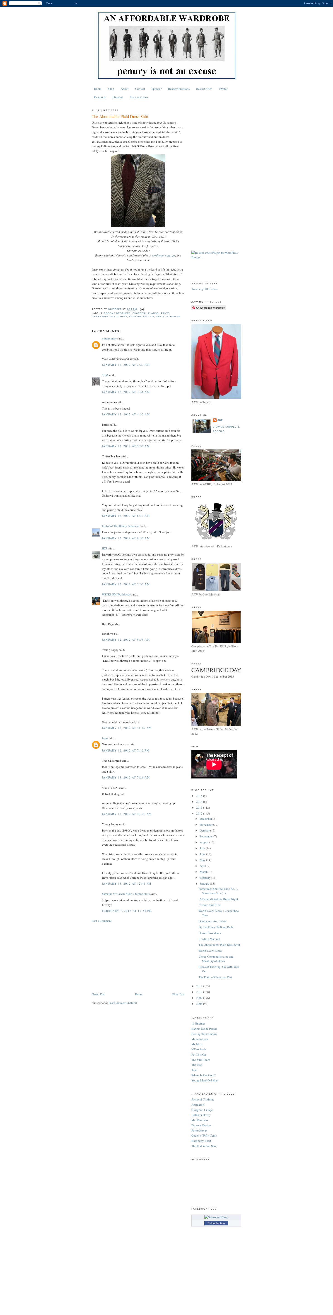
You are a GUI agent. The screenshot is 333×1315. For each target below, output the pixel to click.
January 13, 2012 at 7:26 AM (126, 777)
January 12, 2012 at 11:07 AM (127, 728)
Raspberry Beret (201, 1141)
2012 (199, 813)
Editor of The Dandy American (121, 526)
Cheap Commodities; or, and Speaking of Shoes (216, 958)
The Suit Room (200, 1060)
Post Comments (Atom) (123, 1003)
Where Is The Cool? (203, 1075)
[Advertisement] (138, 957)
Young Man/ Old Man (204, 1080)
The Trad (196, 1065)
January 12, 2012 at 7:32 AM (126, 584)
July (203, 848)
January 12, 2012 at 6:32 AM (126, 538)
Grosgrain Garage (202, 1110)
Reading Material (209, 939)
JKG (104, 548)
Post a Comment (102, 921)
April (203, 866)
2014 (199, 802)
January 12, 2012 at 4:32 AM (126, 414)
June (203, 854)
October (205, 830)
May (203, 860)
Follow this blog (216, 1223)
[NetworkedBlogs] (216, 1217)
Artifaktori (197, 1105)
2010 (199, 992)
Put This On (198, 1054)
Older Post (178, 994)
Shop (111, 89)
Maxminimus (199, 1039)
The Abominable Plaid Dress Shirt (219, 945)
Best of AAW (204, 89)
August (204, 842)
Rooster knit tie (141, 316)
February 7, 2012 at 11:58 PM (127, 911)
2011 (199, 986)
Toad (194, 1070)
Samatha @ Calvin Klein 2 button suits (126, 894)
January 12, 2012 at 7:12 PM (126, 750)
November (206, 824)
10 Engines (198, 1023)
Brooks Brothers (117, 313)
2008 (199, 1004)
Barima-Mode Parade (204, 1029)
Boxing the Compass (204, 1034)
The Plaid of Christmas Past (215, 977)
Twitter (223, 89)
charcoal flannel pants (151, 313)
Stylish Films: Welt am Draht (216, 927)
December (206, 819)
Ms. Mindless (199, 1120)
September (206, 836)
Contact (140, 89)
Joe (220, 420)
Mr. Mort (196, 1044)
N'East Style (198, 1049)
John (105, 738)
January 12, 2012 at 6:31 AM (126, 516)
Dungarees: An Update (212, 921)
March (204, 872)
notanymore (109, 338)
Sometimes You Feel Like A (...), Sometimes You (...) (218, 891)
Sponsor (157, 89)
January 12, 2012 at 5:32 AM (126, 446)
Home (97, 89)
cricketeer (100, 316)
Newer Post (98, 994)
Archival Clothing (202, 1099)
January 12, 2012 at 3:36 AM (126, 392)
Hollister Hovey (201, 1115)
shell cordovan (168, 316)
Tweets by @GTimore (204, 289)
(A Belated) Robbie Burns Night (218, 899)
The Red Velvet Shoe (204, 1146)
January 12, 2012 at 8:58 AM (126, 639)
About (124, 89)
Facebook (100, 97)
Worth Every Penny (210, 951)
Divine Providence (210, 933)
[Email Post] (142, 309)
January (205, 883)
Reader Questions (179, 89)
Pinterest (118, 97)
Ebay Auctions (139, 97)
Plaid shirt (119, 316)
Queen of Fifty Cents (204, 1135)
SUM (105, 375)
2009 (199, 998)
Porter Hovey (199, 1130)
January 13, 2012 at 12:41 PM (126, 883)
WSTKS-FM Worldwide (116, 594)
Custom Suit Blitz (210, 905)
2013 (199, 807)
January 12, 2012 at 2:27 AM (126, 365)
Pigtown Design (201, 1125)
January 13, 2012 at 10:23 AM (127, 814)
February (205, 878)
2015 (199, 796)
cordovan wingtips (163, 255)
